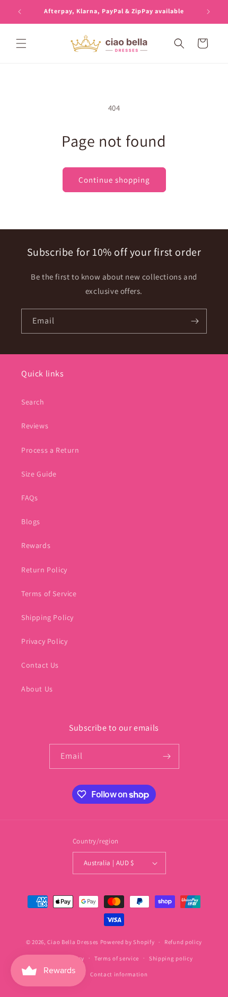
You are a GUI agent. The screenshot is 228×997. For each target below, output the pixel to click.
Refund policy (183, 942)
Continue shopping (114, 180)
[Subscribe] (194, 321)
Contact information (118, 974)
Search (33, 402)
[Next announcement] (208, 11)
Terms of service (116, 958)
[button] (21, 43)
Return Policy (44, 569)
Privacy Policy (44, 641)
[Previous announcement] (19, 11)
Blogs (30, 521)
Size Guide (39, 474)
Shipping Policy (47, 617)
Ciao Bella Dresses (73, 942)
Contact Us (40, 665)
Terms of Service (49, 593)
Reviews (34, 425)
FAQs (29, 497)
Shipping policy (171, 958)
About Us (37, 689)
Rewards (35, 545)
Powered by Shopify (127, 942)
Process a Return (50, 450)
